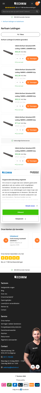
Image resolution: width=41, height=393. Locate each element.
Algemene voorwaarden (9, 340)
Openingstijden (6, 300)
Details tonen (30, 206)
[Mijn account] (32, 4)
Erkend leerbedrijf (7, 297)
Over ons (4, 294)
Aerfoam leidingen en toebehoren (13, 21)
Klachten (4, 333)
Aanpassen (19, 219)
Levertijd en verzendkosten (10, 303)
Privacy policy (20, 380)
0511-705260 (8, 357)
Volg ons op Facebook (21, 389)
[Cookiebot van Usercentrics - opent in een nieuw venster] (30, 172)
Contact (3, 310)
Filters (22, 34)
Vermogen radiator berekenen (11, 324)
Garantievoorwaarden (8, 330)
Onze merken (5, 320)
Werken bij (4, 306)
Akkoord (21, 212)
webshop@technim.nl (11, 367)
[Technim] (20, 3)
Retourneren (5, 336)
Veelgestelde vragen (8, 287)
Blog (2, 290)
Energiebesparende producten (11, 327)
